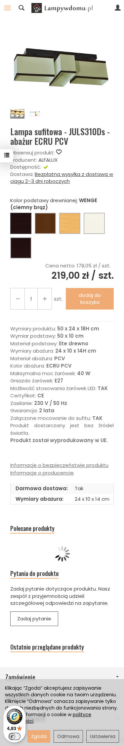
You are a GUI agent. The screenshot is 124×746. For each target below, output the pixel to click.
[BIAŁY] (94, 223)
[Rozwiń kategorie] (7, 8)
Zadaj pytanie (34, 618)
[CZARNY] (20, 247)
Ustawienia (102, 736)
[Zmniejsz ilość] (44, 299)
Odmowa (68, 736)
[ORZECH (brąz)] (45, 223)
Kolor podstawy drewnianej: (53, 204)
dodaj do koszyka (90, 299)
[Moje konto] (117, 8)
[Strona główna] (62, 8)
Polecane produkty (32, 528)
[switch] (15, 736)
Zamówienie (20, 677)
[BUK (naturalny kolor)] (69, 223)
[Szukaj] (21, 8)
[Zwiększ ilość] (17, 299)
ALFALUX (48, 159)
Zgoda (39, 736)
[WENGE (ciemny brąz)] (20, 223)
